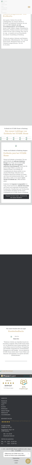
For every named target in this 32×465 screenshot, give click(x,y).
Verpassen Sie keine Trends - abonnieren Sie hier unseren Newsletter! (16, 196)
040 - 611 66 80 (7, 434)
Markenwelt (4, 412)
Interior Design (5, 410)
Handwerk (4, 401)
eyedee (19, 450)
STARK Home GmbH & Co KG (18, 449)
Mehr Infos (26, 376)
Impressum (16, 456)
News (2, 404)
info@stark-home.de (8, 436)
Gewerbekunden (5, 414)
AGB (16, 463)
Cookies (16, 460)
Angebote (4, 403)
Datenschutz (16, 458)
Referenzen (4, 408)
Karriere (3, 406)
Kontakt (16, 453)
